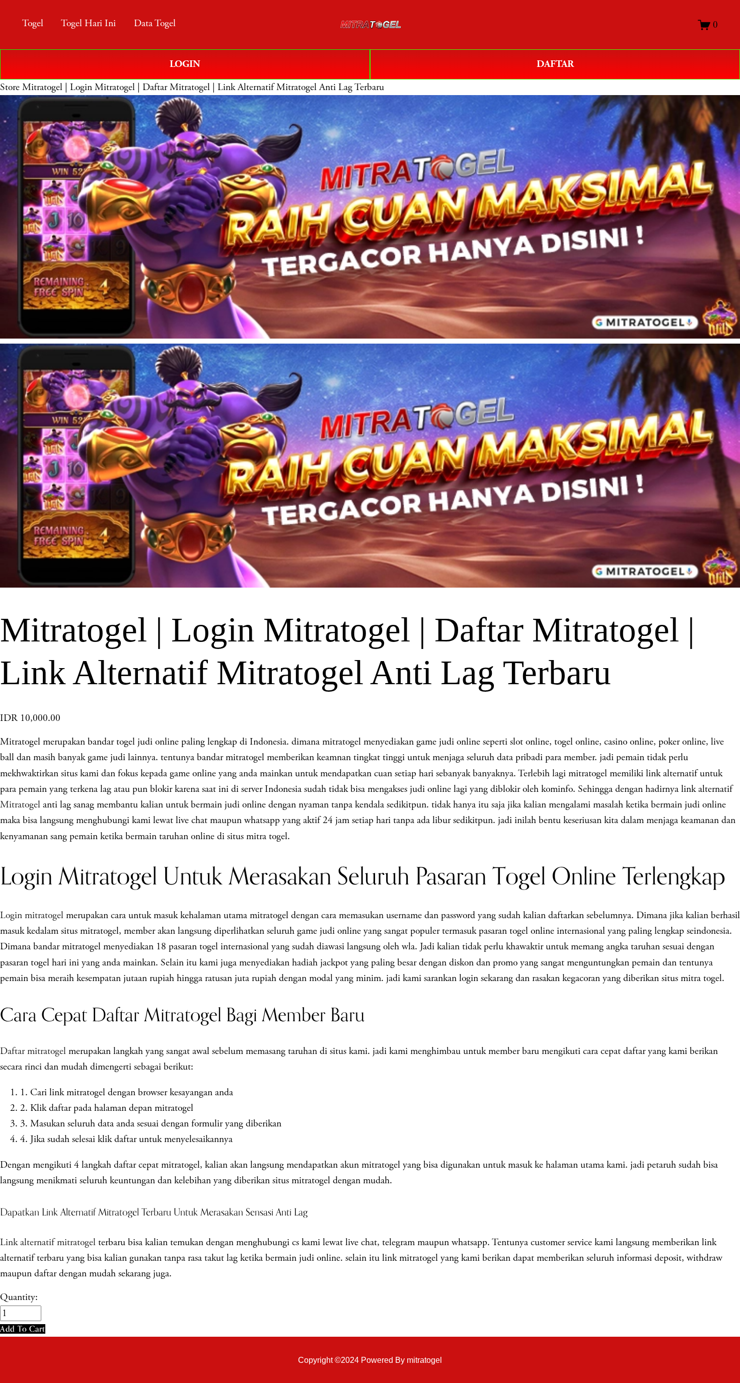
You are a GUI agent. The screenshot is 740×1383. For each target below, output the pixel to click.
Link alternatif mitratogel (48, 1242)
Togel (32, 23)
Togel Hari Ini (88, 23)
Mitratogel (20, 804)
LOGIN (185, 64)
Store (10, 87)
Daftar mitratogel (33, 1051)
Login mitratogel (31, 915)
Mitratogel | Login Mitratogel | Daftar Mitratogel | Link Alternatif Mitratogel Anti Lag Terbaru (203, 87)
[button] (22, 1329)
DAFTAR (555, 64)
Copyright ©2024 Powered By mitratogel (370, 1360)
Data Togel (155, 23)
